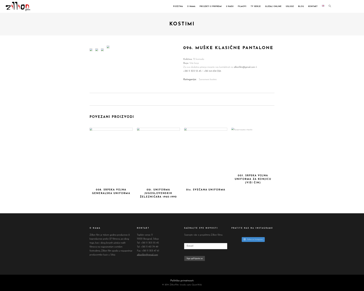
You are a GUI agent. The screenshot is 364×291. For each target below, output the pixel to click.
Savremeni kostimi (208, 79)
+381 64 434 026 (212, 71)
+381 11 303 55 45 (192, 71)
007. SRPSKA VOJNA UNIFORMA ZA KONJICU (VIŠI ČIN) (253, 179)
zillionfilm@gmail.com (244, 67)
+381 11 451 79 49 (149, 247)
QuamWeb (197, 285)
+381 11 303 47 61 (150, 251)
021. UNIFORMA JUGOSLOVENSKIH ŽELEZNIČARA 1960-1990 (158, 193)
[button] (329, 6)
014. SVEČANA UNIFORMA (205, 190)
